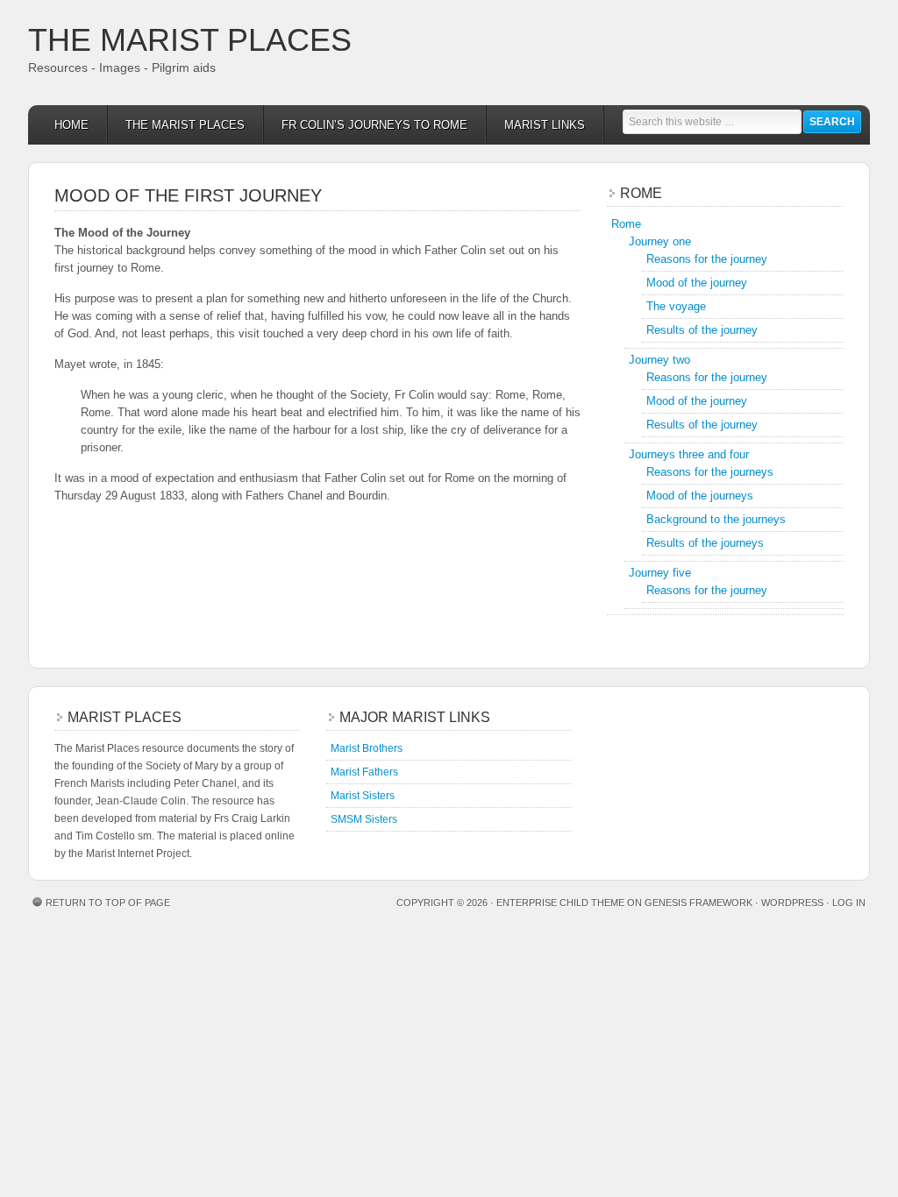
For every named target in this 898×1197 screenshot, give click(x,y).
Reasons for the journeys (709, 471)
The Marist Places (190, 40)
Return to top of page (108, 902)
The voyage (676, 306)
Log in (849, 902)
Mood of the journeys (699, 495)
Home (71, 124)
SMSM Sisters (364, 819)
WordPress (792, 902)
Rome (626, 223)
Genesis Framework (698, 902)
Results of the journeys (705, 542)
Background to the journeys (716, 519)
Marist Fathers (364, 772)
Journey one (660, 241)
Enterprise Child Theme (560, 902)
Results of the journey (702, 329)
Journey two (659, 359)
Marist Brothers (367, 748)
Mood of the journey (696, 282)
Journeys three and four (689, 454)
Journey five (660, 572)
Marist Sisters (363, 796)
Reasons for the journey (706, 259)
